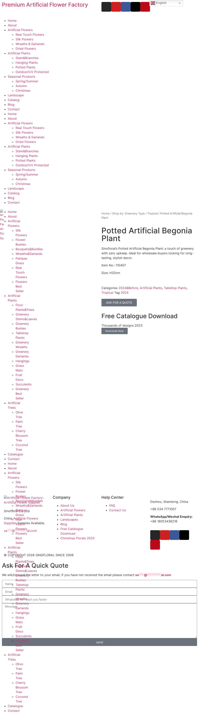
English (161, 2)
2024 (124, 293)
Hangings (22, 361)
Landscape (16, 95)
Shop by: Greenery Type (128, 213)
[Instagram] (106, 7)
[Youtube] (116, 7)
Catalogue (15, 454)
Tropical (152, 213)
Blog (11, 104)
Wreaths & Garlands (30, 44)
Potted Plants (25, 67)
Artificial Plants (19, 53)
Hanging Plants (27, 63)
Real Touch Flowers (30, 35)
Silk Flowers (24, 39)
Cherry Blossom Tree (22, 435)
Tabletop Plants (175, 288)
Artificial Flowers (20, 30)
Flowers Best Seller (21, 286)
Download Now (114, 330)
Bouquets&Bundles (29, 249)
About (12, 25)
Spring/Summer (27, 81)
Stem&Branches (27, 58)
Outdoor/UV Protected (32, 72)
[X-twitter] (135, 7)
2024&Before (128, 288)
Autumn (21, 86)
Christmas (23, 90)
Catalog (13, 100)
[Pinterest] (145, 7)
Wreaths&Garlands (29, 254)
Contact (14, 109)
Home (12, 21)
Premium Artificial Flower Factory (45, 4)
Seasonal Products (21, 76)
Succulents (23, 384)
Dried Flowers (26, 49)
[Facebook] (126, 7)
